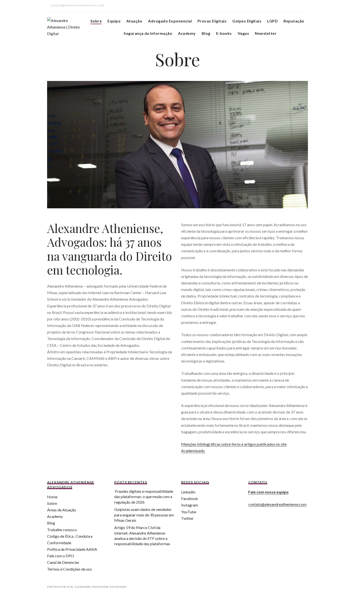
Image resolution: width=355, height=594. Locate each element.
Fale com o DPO (60, 555)
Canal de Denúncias (63, 562)
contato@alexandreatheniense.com (277, 504)
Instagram (189, 505)
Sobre (96, 21)
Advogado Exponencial (170, 21)
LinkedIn (188, 492)
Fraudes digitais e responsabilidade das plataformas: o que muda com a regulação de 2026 (143, 496)
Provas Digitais (212, 21)
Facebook (189, 498)
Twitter (187, 518)
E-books (224, 33)
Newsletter (266, 33)
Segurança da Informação (148, 33)
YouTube (188, 511)
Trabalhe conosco (62, 529)
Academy (187, 33)
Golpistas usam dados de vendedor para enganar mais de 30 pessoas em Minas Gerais (144, 514)
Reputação (294, 21)
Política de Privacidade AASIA (72, 549)
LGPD (272, 21)
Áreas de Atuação (61, 509)
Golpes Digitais (246, 21)
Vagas (243, 33)
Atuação (134, 21)
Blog (206, 33)
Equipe (114, 21)
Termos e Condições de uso (69, 569)
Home (52, 496)
